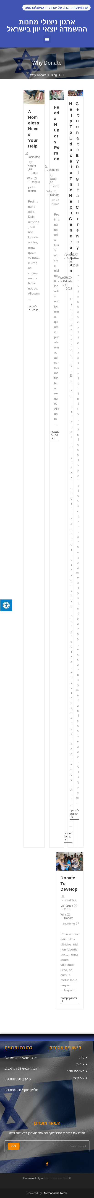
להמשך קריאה (68, 835)
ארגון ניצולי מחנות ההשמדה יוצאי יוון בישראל (47, 25)
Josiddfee (53, 169)
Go (13, 1146)
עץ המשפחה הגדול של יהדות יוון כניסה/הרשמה (56, 7)
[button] (47, 39)
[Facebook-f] (47, 1164)
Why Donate (53, 193)
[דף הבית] (62, 75)
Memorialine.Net (56, 1178)
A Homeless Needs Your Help (33, 128)
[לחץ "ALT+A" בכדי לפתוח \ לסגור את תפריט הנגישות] (6, 605)
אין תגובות (68, 279)
